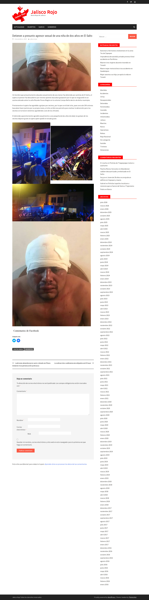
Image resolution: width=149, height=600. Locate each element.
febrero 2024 (105, 275)
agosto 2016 (104, 561)
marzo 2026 (104, 206)
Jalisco (102, 120)
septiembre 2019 (106, 451)
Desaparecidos (105, 100)
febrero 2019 (105, 475)
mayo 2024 (104, 265)
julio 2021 (103, 378)
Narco (41, 27)
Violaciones (104, 150)
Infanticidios (105, 117)
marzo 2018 (104, 498)
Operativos (104, 130)
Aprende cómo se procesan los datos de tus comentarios (66, 464)
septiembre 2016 (106, 558)
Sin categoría (105, 140)
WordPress (111, 597)
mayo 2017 (104, 531)
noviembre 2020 (106, 405)
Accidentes (104, 93)
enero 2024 (104, 279)
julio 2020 (103, 418)
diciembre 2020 (105, 402)
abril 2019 (104, 468)
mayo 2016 (104, 571)
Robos (102, 133)
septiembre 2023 (106, 292)
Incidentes (29, 349)
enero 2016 (104, 584)
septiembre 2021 (106, 372)
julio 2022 (103, 338)
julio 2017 (103, 525)
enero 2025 (104, 239)
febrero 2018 (105, 501)
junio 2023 (104, 302)
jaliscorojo (33, 39)
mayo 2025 (104, 225)
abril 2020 (104, 428)
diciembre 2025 (105, 212)
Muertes (103, 123)
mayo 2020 (104, 425)
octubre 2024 (105, 249)
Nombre (20, 420)
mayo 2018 (104, 491)
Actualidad (19, 27)
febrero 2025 (105, 235)
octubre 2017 (105, 515)
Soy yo (102, 177)
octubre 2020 (105, 408)
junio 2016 (104, 568)
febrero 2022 (105, 355)
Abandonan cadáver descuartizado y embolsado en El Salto (115, 171)
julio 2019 (103, 458)
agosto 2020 (104, 415)
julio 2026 (103, 202)
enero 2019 (104, 478)
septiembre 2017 (106, 518)
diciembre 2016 (105, 548)
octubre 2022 (105, 329)
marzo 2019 (104, 471)
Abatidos (103, 90)
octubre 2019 (105, 448)
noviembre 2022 (106, 325)
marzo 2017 (104, 538)
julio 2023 (103, 299)
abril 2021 (104, 388)
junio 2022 (104, 342)
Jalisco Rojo (44, 12)
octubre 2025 (105, 216)
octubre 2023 (105, 289)
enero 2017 (104, 544)
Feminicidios (105, 107)
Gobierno (52, 27)
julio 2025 (103, 222)
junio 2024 (104, 262)
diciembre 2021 (105, 362)
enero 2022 (104, 358)
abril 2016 (104, 574)
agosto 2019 (104, 455)
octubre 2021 (105, 368)
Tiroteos (103, 146)
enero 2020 (104, 438)
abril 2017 (104, 535)
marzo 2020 (104, 432)
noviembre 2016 (106, 551)
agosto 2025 (104, 219)
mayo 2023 (104, 305)
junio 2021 (104, 382)
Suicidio (103, 143)
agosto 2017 (104, 521)
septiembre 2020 (106, 412)
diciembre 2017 (105, 508)
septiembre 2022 (106, 332)
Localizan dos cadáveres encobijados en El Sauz (72, 363)
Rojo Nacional (105, 136)
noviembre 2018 (106, 485)
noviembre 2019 (106, 445)
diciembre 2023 (105, 282)
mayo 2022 (104, 345)
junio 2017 (104, 528)
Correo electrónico (21, 428)
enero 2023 (104, 319)
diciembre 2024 (105, 242)
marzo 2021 (104, 392)
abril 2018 (104, 495)
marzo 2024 (104, 272)
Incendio (103, 110)
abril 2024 (104, 269)
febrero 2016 (105, 581)
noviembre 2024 (106, 245)
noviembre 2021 (106, 365)
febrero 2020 (105, 435)
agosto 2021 (104, 375)
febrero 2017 (105, 541)
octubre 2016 (105, 555)
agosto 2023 (104, 295)
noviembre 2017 (106, 511)
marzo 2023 (104, 312)
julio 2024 (103, 259)
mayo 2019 (104, 465)
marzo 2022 (104, 352)
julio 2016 (103, 564)
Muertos (31, 27)
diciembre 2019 (105, 441)
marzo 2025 (104, 232)
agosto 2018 (104, 488)
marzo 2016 (104, 578)
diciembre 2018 (105, 481)
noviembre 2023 (106, 285)
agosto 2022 (104, 335)
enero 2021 (104, 398)
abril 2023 (104, 309)
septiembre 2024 (106, 252)
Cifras (102, 97)
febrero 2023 (105, 315)
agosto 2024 (104, 255)
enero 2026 (104, 209)
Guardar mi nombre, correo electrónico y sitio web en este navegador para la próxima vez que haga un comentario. (51, 443)
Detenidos (104, 103)
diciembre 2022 (105, 322)
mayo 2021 (104, 385)
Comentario (22, 391)
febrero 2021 (105, 395)
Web (29, 434)
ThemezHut (132, 597)
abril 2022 (104, 348)
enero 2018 (104, 505)
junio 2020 (104, 422)
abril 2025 (104, 229)
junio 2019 (104, 461)
